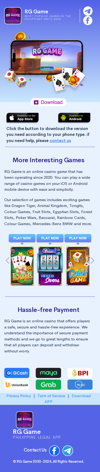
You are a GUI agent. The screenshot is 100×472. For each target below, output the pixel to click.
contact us (60, 140)
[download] (22, 239)
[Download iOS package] (22, 117)
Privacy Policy (19, 395)
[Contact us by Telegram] (88, 10)
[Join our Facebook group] (88, 19)
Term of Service (52, 395)
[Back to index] (12, 15)
